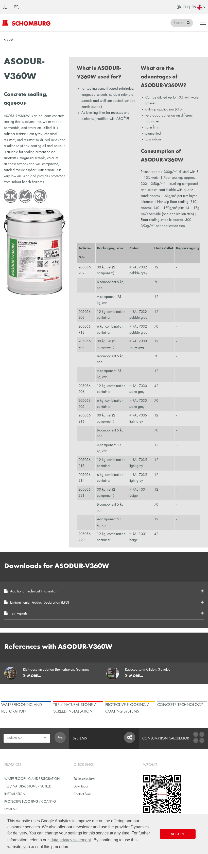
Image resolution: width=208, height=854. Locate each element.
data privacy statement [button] (70, 840)
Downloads (81, 786)
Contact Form (82, 794)
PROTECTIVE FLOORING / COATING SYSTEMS (30, 805)
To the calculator (84, 779)
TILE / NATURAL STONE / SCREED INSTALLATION (27, 790)
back (10, 39)
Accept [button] (178, 834)
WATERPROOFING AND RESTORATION (32, 779)
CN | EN (189, 7)
